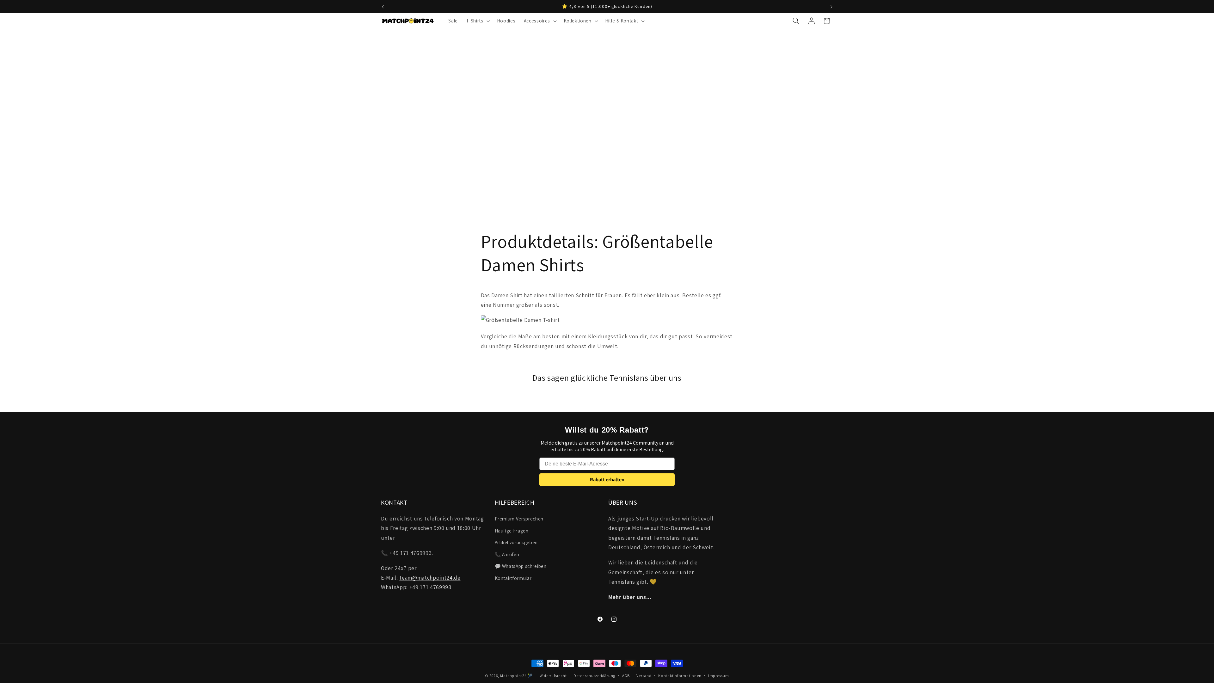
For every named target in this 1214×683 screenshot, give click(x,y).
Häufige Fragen (512, 530)
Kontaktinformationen (679, 675)
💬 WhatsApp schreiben (521, 566)
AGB (626, 675)
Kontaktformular (513, 578)
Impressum (718, 675)
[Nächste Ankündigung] (831, 6)
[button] (477, 21)
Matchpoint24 (513, 675)
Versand (643, 675)
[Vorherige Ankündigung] (383, 6)
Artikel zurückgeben (516, 542)
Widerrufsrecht (553, 675)
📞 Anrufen (507, 554)
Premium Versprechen (519, 518)
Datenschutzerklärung (594, 675)
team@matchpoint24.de (429, 577)
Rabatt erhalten (607, 479)
